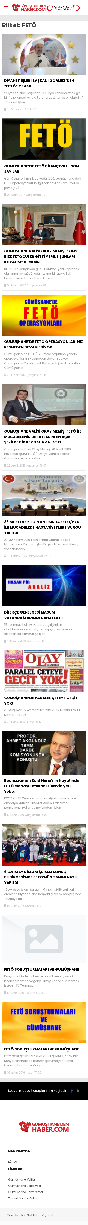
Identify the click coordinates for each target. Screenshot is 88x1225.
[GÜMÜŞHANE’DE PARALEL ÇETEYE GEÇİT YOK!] (44, 691)
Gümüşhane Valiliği (21, 1179)
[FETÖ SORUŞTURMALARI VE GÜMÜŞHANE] (44, 962)
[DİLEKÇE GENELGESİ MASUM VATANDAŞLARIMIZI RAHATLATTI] (44, 605)
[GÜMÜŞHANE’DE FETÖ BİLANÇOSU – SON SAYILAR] (44, 159)
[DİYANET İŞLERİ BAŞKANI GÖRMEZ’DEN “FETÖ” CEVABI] (44, 74)
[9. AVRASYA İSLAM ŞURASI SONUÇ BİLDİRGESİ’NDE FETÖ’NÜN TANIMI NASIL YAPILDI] (44, 865)
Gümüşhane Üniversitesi (25, 1192)
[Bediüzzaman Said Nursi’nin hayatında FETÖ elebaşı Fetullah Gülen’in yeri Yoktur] (44, 774)
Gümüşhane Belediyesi (24, 1186)
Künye (12, 1162)
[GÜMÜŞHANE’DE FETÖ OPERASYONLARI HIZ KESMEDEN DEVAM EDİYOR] (44, 335)
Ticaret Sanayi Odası (23, 1198)
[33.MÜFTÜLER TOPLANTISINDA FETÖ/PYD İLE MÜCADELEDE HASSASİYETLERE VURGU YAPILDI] (44, 515)
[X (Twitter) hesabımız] (78, 1090)
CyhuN (47, 1215)
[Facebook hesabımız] (72, 1090)
